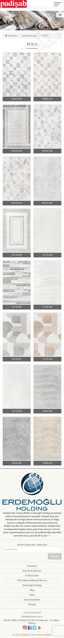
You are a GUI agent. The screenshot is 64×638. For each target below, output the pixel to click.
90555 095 (16, 99)
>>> (49, 535)
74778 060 (47, 307)
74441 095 (16, 463)
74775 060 (16, 411)
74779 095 (16, 255)
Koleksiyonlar (29, 35)
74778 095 (16, 307)
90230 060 (47, 203)
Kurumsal (32, 566)
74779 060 (47, 255)
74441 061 (47, 463)
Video (32, 594)
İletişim (32, 604)
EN (60, 15)
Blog (32, 590)
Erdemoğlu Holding (32, 585)
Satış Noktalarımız (32, 570)
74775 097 (16, 359)
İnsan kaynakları (32, 599)
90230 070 (16, 203)
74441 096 (47, 411)
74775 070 (47, 359)
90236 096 (16, 150)
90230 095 (47, 150)
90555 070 (47, 99)
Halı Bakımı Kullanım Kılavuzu (32, 580)
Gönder (55, 556)
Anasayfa (12, 35)
